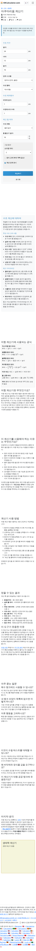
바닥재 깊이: (7, 100)
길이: (5, 47)
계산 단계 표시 (12, 163)
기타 (5, 8)
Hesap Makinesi (18, 935)
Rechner (3, 942)
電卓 (33, 944)
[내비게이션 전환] (33, 3)
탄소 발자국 (7, 829)
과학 (19, 820)
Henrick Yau (11, 15)
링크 (12, 20)
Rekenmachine (15, 942)
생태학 (9, 8)
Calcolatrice (30, 926)
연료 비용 (4, 647)
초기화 (18, 179)
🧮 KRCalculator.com (10, 3)
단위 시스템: (7, 76)
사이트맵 (8, 920)
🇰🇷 (26, 3)
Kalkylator (7, 940)
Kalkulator (31, 935)
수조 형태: (6, 85)
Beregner (18, 926)
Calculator (3, 931)
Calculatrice (4, 935)
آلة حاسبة (28, 942)
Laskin (17, 940)
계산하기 (18, 173)
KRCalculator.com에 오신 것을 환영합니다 (14, 918)
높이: (5, 66)
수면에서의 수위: (9, 109)
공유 (20, 20)
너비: (5, 56)
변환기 (14, 920)
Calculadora (8, 929)
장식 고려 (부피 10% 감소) (15, 158)
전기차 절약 (19, 647)
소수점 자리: (9, 148)
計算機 (15, 944)
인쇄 (4, 17)
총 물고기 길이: (8, 133)
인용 (4, 20)
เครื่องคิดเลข (4, 944)
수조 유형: (6, 124)
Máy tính (26, 940)
